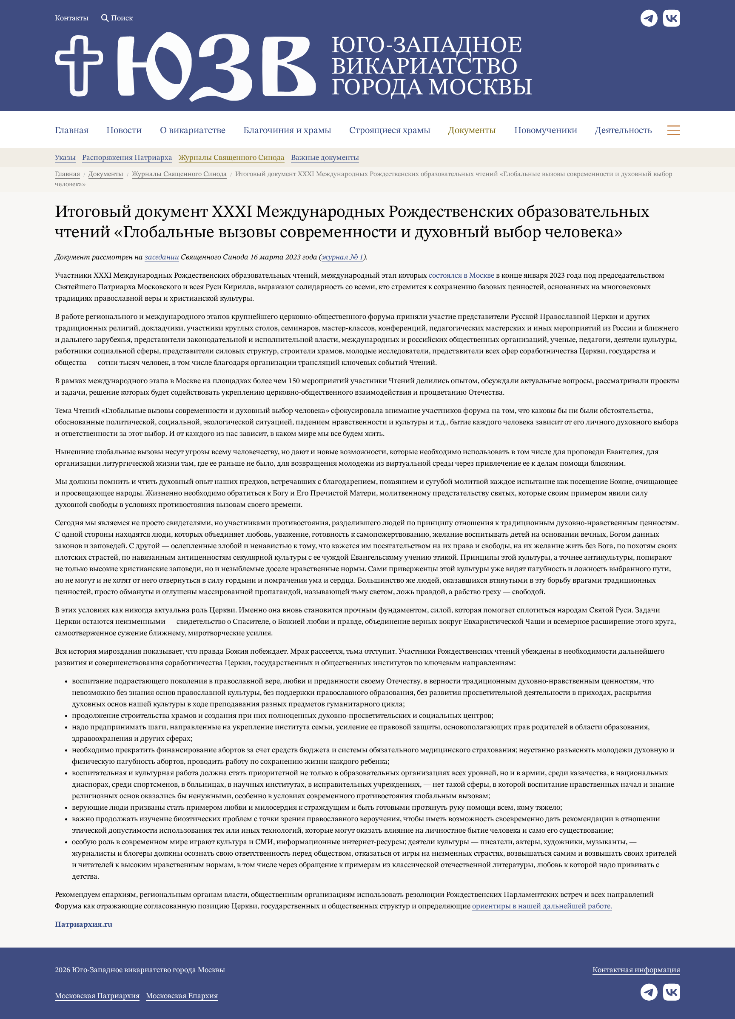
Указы (65, 158)
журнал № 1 (342, 257)
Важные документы (325, 158)
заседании (162, 257)
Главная (71, 130)
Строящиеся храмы (389, 130)
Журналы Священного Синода (232, 158)
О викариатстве (192, 130)
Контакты (71, 18)
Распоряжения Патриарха (127, 158)
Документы (472, 130)
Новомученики (545, 130)
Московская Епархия (182, 996)
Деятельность (623, 130)
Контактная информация (636, 970)
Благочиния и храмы (287, 130)
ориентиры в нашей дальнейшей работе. (542, 906)
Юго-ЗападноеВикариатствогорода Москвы (432, 67)
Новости (124, 130)
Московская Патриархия (97, 996)
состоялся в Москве (461, 275)
